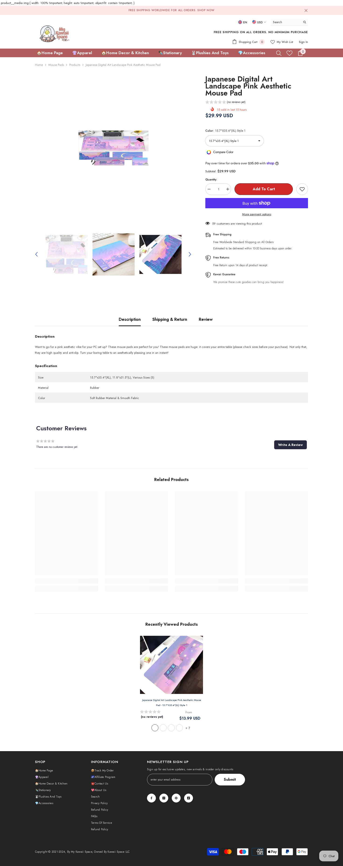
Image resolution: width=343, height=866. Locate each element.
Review (206, 319)
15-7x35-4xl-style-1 (154, 727)
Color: (225, 130)
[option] (113, 148)
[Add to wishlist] (302, 189)
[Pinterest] (176, 798)
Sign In (303, 42)
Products (74, 65)
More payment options (256, 214)
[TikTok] (188, 798)
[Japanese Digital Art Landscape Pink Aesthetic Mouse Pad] (171, 665)
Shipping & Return (169, 319)
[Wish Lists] (289, 53)
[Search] (289, 22)
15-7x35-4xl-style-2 (163, 727)
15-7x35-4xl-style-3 (171, 727)
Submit (230, 779)
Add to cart (264, 189)
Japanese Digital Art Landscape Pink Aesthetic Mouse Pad (171, 702)
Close (306, 10)
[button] (36, 254)
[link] (66, 580)
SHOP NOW (205, 10)
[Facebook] (151, 798)
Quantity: (211, 179)
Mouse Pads (56, 65)
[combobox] (286, 22)
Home (39, 65)
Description (130, 319)
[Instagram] (163, 798)
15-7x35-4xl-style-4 (179, 727)
